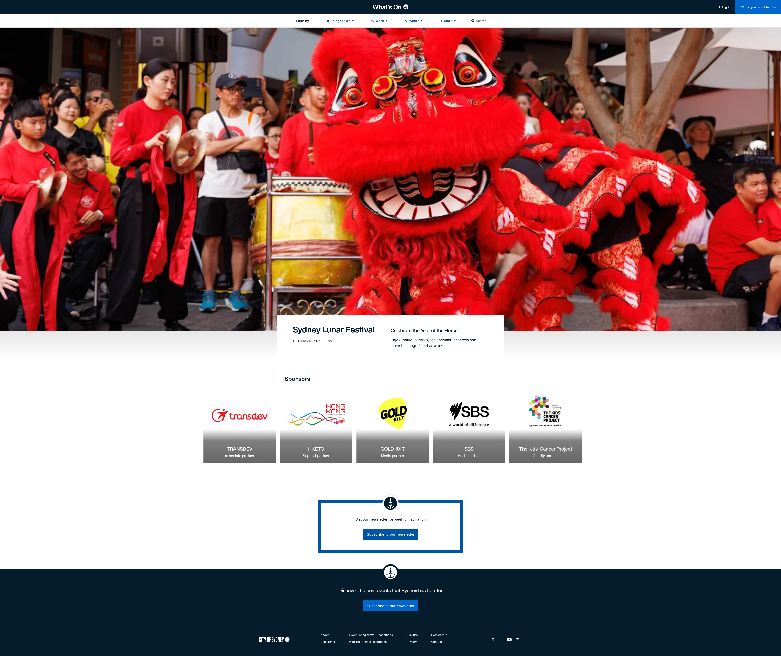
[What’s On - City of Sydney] (390, 7)
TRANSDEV (239, 449)
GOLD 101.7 (393, 449)
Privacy (411, 642)
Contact (436, 642)
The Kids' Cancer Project (545, 449)
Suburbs (411, 635)
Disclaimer (328, 642)
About (325, 635)
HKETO (316, 449)
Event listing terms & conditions (371, 635)
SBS (469, 449)
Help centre (439, 635)
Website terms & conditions (368, 642)
